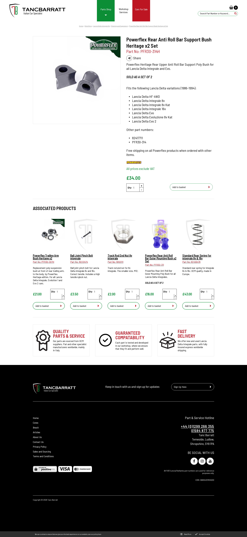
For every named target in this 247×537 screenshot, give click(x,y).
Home (81, 26)
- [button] (141, 189)
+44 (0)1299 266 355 (197, 426)
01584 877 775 (202, 430)
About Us (37, 437)
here (99, 534)
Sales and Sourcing (42, 451)
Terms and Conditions (43, 456)
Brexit (36, 427)
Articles (36, 432)
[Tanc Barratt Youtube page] (210, 461)
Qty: (130, 187)
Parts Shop (88, 26)
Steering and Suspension (119, 26)
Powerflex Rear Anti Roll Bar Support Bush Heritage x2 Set (148, 26)
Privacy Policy (39, 446)
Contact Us (38, 441)
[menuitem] (105, 10)
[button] (235, 13)
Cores (35, 422)
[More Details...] (49, 235)
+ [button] (141, 185)
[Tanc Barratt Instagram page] (202, 461)
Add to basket (179, 187)
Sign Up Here (180, 386)
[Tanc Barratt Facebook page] (194, 461)
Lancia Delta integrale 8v (101, 26)
